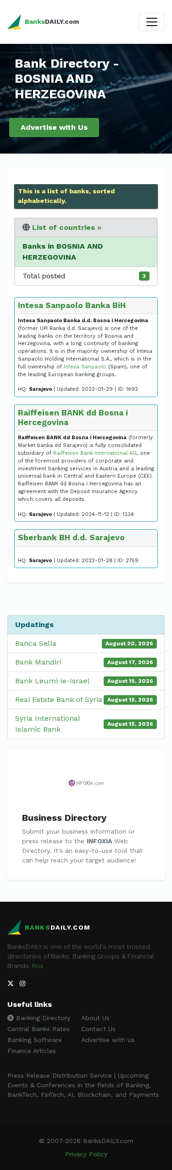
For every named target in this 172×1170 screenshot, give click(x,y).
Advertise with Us (54, 127)
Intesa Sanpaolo (85, 367)
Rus (38, 965)
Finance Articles (31, 1050)
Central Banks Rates (38, 1028)
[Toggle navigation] (152, 22)
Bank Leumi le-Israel (52, 680)
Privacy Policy (86, 1154)
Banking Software (34, 1039)
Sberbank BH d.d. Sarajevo (71, 537)
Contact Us (98, 1028)
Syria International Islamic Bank (47, 724)
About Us (95, 1017)
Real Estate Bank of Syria (58, 699)
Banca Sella (35, 643)
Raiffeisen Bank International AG (95, 453)
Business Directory (64, 817)
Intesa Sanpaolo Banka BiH (72, 305)
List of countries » (66, 227)
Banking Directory (42, 1017)
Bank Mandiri (38, 662)
